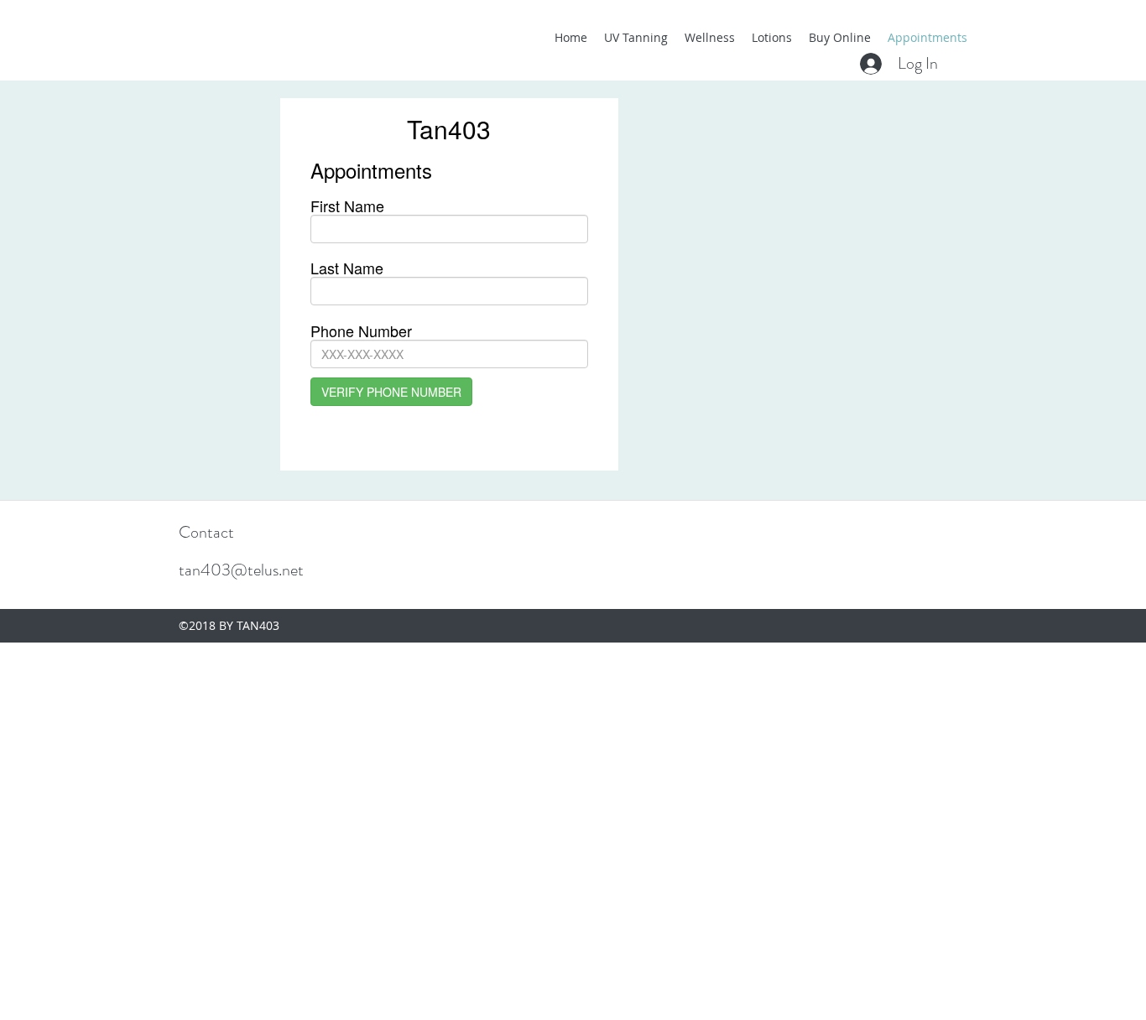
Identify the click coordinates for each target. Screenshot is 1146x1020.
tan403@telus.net (241, 570)
